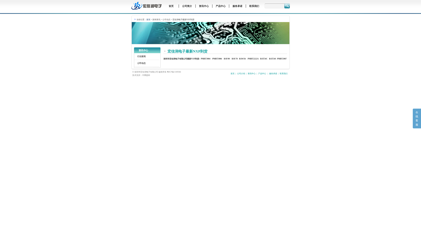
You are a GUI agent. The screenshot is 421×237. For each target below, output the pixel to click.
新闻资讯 (156, 19)
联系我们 (284, 73)
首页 (233, 73)
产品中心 (262, 73)
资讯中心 (252, 73)
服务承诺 (273, 73)
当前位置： (143, 19)
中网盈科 (146, 75)
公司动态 (166, 19)
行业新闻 (141, 56)
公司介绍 (241, 73)
